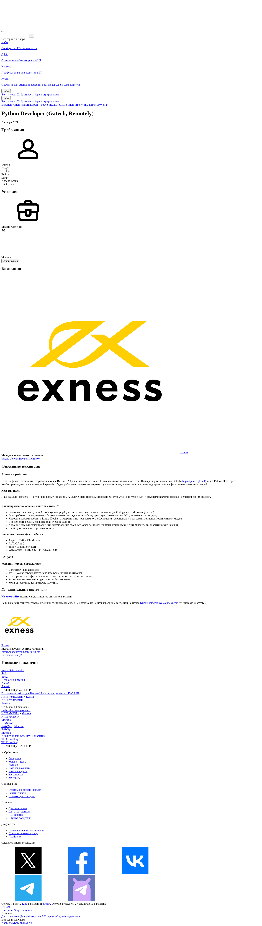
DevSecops (7, 723)
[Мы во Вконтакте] (135, 872)
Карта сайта (16, 774)
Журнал (103, 104)
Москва (26, 713)
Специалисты (21, 104)
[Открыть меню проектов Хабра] (2, 31)
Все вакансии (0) (29, 458)
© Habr (5, 906)
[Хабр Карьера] (15, 35)
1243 (24, 903)
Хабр (4, 922)
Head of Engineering (13, 679)
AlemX (5, 683)
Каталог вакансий (19, 767)
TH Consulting (9, 739)
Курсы (28, 922)
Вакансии (7, 104)
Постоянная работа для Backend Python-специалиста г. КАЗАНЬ (40, 693)
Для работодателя (19, 811)
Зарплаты (93, 104)
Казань (30, 696)
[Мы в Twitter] (28, 872)
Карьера (19, 922)
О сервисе (15, 758)
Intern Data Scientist (12, 670)
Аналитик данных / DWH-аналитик (23, 735)
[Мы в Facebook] (81, 872)
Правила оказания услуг (23, 833)
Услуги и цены (18, 761)
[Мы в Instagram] (188, 872)
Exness (184, 452)
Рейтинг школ (17, 792)
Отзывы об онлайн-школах (25, 789)
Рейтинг (82, 104)
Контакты (14, 777)
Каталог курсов (18, 771)
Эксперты (58, 104)
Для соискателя (18, 808)
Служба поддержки (20, 817)
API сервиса (16, 814)
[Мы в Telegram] (28, 900)
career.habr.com (10, 458)
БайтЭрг (6, 726)
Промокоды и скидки (22, 796)
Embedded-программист (15, 710)
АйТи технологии (12, 696)
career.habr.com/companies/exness (20, 651)
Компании (70, 104)
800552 (47, 903)
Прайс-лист (16, 836)
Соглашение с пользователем (26, 830)
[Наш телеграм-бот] (81, 900)
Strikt (4, 673)
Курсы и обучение (41, 104)
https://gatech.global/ (194, 481)
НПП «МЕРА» (10, 713)
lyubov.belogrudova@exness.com (159, 602)
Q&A (11, 922)
